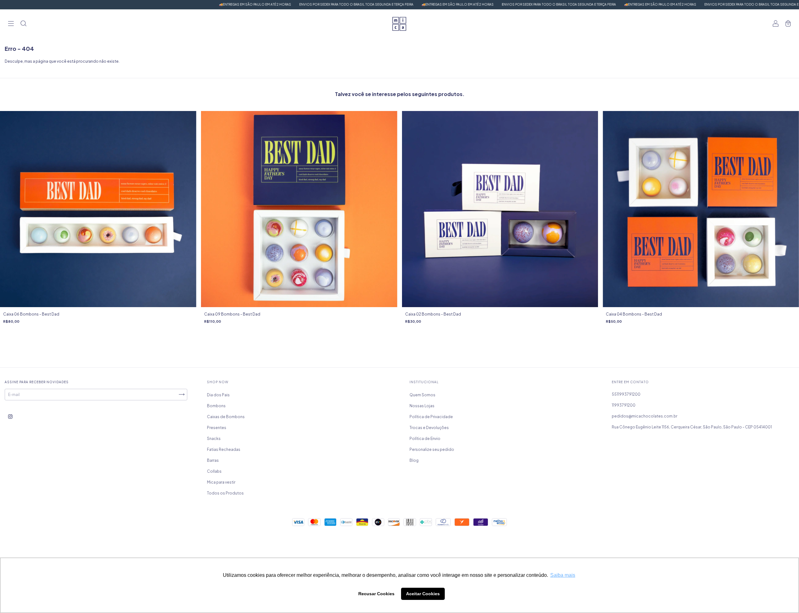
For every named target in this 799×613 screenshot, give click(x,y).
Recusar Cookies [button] (376, 593)
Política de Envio (424, 438)
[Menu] (11, 24)
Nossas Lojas (421, 405)
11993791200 (623, 405)
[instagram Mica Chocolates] (10, 416)
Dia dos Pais (218, 395)
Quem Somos (422, 395)
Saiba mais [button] (562, 575)
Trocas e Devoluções (429, 427)
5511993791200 (626, 394)
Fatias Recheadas (223, 449)
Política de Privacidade (431, 416)
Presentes (216, 427)
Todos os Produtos (225, 493)
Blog (414, 460)
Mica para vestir (221, 482)
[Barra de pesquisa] (23, 24)
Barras (213, 460)
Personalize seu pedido (431, 449)
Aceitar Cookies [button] (423, 593)
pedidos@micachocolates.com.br (644, 416)
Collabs (214, 471)
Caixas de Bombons (226, 416)
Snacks (214, 438)
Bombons (216, 405)
